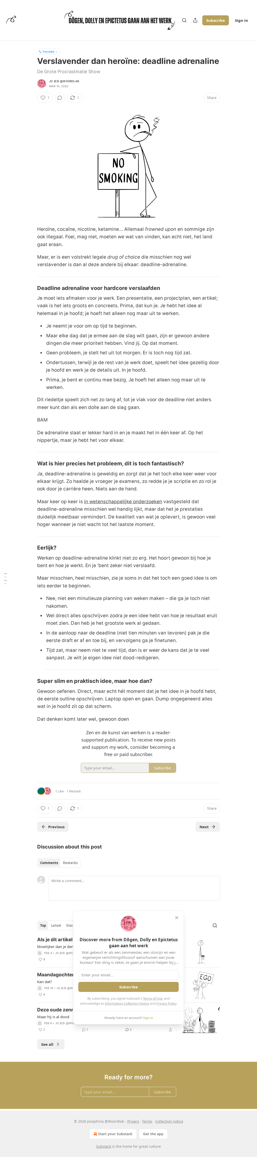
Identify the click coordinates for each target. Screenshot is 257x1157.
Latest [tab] (56, 925)
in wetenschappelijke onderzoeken (123, 501)
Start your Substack (115, 1133)
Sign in (241, 20)
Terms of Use (152, 998)
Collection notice (169, 1121)
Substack (103, 1146)
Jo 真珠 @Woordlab (64, 81)
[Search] (184, 20)
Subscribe (215, 20)
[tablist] (59, 863)
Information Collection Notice (127, 1003)
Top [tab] (43, 925)
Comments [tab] (49, 863)
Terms (147, 1121)
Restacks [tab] (70, 863)
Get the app (153, 1133)
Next (204, 826)
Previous (56, 826)
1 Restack (74, 791)
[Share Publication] (195, 20)
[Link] (30, 288)
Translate (48, 51)
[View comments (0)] (60, 98)
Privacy (133, 1121)
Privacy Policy (166, 1003)
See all (47, 1044)
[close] (177, 918)
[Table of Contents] (5, 578)
